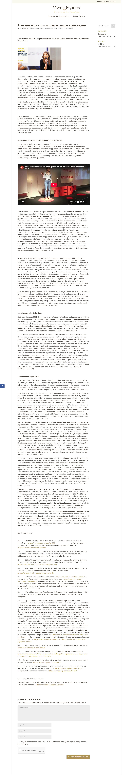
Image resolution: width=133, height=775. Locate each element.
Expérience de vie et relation (58, 16)
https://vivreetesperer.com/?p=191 (31, 648)
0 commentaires (69, 28)
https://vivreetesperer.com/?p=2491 (69, 668)
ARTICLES (32, 28)
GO (113, 26)
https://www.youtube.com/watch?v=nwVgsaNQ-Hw (37, 564)
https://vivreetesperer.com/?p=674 (46, 662)
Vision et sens (78, 16)
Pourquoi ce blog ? (109, 2)
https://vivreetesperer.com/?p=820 (41, 543)
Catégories (102, 34)
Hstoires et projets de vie (56, 28)
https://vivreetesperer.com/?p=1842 (49, 685)
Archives (101, 44)
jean (21, 28)
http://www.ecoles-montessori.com (69, 577)
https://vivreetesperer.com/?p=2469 (63, 671)
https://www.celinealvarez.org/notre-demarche (36, 573)
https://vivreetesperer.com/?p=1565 (32, 547)
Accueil (99, 2)
